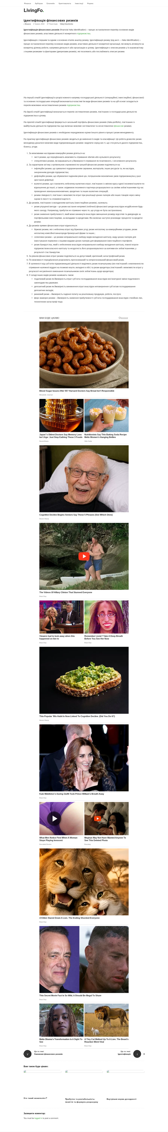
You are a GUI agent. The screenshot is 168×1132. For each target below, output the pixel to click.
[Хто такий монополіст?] (42, 1082)
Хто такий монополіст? (35, 1098)
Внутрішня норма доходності (121, 1099)
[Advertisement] (84, 74)
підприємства (83, 33)
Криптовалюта (65, 3)
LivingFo (33, 10)
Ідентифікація (124, 1054)
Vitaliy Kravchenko (66, 24)
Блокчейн (51, 3)
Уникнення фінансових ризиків (48, 1054)
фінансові (119, 125)
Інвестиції (79, 3)
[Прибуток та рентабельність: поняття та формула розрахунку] (84, 1083)
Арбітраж (39, 3)
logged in (38, 1118)
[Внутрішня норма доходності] (125, 1083)
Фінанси (27, 3)
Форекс (90, 3)
